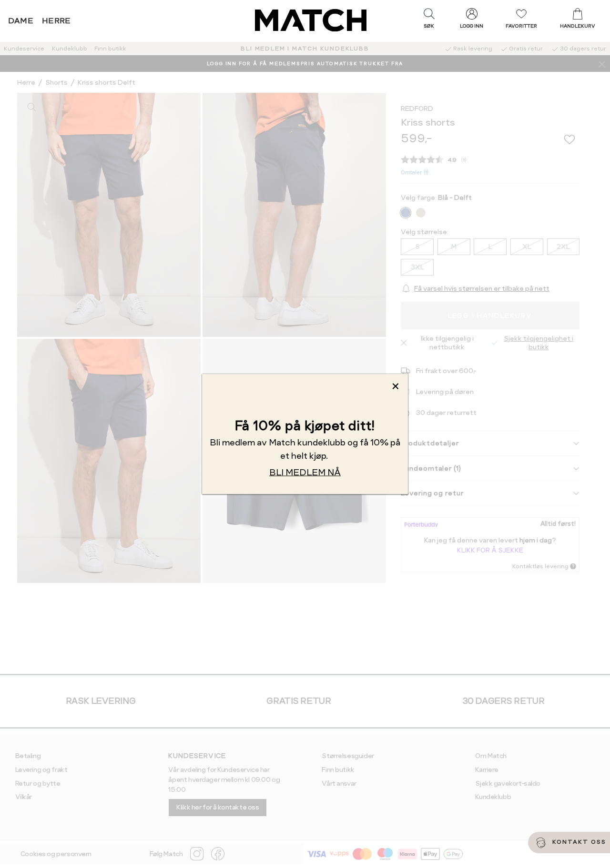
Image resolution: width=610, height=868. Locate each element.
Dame (21, 21)
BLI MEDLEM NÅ (305, 472)
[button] (428, 20)
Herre (56, 21)
